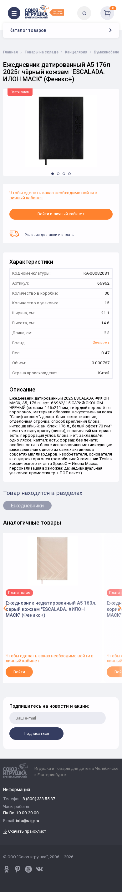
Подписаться (36, 733)
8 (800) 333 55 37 (39, 799)
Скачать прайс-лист (26, 831)
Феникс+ (101, 343)
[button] (52, 173)
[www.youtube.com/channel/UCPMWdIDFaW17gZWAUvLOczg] (28, 869)
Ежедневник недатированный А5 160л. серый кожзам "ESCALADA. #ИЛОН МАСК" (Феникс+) (51, 609)
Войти (19, 672)
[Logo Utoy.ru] (44, 11)
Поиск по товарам (95, 8)
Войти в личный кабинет (61, 214)
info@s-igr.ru (27, 821)
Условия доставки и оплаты (49, 234)
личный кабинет (26, 197)
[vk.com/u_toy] (39, 869)
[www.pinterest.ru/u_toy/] (6, 869)
